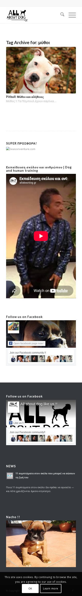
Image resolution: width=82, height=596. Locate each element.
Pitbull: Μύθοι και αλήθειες (25, 97)
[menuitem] (60, 15)
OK (30, 588)
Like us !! (18, 423)
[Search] (60, 15)
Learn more (50, 588)
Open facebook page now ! (28, 343)
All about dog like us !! (38, 404)
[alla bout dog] (34, 15)
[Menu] (70, 15)
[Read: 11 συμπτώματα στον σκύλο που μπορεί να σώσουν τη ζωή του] (10, 476)
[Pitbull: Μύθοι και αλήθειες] (41, 70)
